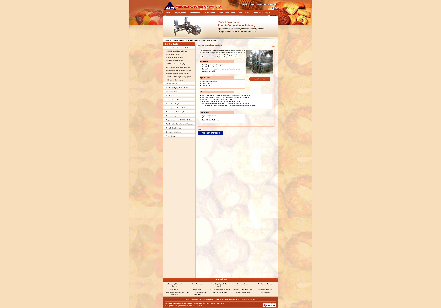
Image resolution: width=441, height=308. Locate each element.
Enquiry (267, 13)
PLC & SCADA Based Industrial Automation (180, 124)
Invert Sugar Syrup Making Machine (177, 88)
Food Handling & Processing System (178, 48)
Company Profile (180, 13)
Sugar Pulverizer (171, 84)
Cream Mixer (174, 289)
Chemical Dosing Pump (173, 132)
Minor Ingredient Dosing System (176, 108)
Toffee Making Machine (173, 128)
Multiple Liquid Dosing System (177, 51)
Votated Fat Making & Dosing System (179, 77)
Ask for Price (259, 79)
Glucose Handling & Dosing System (179, 70)
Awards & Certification (227, 13)
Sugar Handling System (175, 57)
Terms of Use (220, 304)
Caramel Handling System (174, 104)
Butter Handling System (175, 61)
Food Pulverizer (171, 136)
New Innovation (209, 13)
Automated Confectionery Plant (176, 112)
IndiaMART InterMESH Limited (192, 306)
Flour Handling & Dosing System (178, 73)
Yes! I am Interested (211, 133)
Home (168, 13)
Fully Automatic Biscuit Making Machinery (179, 120)
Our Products (195, 13)
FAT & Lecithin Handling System (177, 64)
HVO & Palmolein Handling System (178, 67)
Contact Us (257, 13)
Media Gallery (244, 13)
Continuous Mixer (171, 92)
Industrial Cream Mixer (173, 100)
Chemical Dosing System (175, 54)
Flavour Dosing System (175, 80)
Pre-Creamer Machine (173, 96)
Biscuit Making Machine (173, 116)
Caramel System (197, 289)
